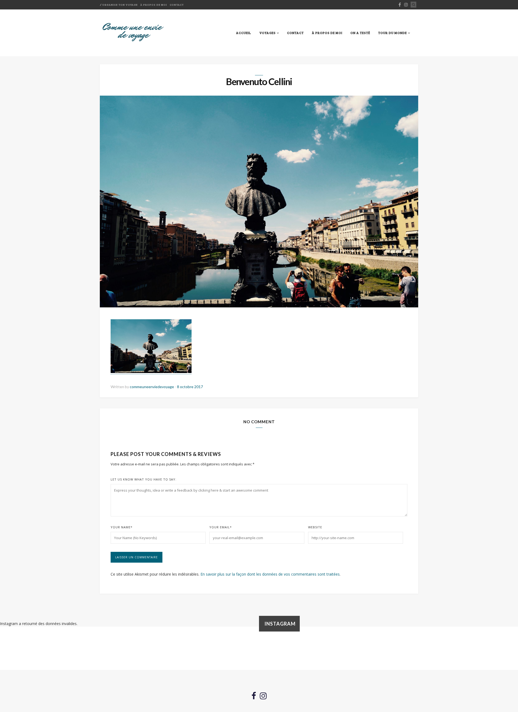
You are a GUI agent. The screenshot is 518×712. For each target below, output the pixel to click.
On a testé (360, 33)
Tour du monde (392, 33)
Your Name (121, 527)
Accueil (243, 33)
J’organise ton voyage (119, 4)
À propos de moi (153, 4)
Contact (177, 4)
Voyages (267, 33)
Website (315, 527)
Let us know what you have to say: (143, 479)
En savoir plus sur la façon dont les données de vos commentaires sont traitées (270, 574)
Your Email (220, 527)
